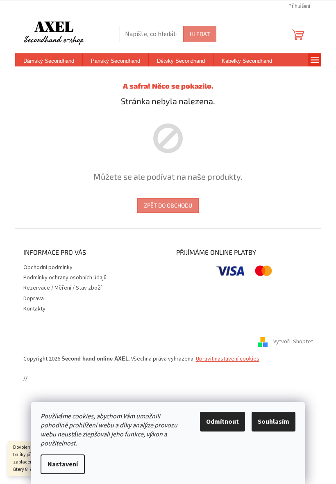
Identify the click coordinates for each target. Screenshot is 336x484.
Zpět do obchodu (168, 205)
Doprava (33, 299)
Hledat (200, 33)
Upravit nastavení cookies (227, 359)
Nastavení (63, 464)
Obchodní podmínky (48, 267)
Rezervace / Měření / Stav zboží (62, 288)
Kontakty (34, 309)
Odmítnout (222, 421)
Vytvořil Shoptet (293, 342)
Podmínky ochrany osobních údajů (65, 278)
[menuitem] (48, 61)
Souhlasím (273, 421)
